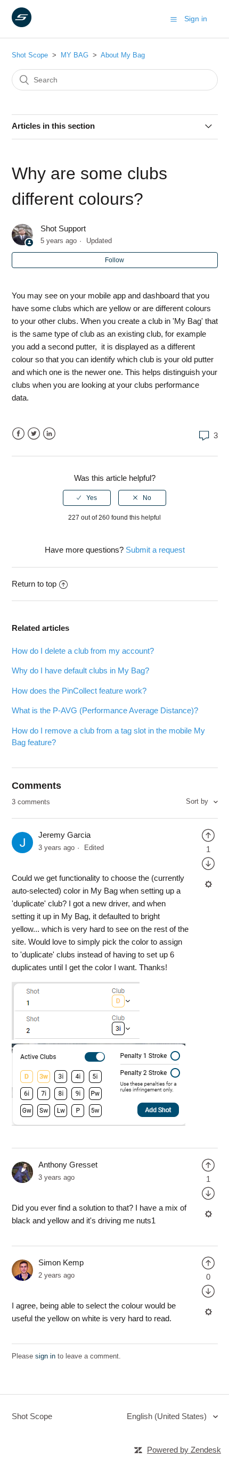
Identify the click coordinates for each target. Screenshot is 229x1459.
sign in (45, 1356)
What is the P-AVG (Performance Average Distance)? (105, 710)
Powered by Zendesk (184, 1449)
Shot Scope (30, 55)
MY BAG (74, 55)
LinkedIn (49, 433)
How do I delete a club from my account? (83, 650)
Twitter (33, 433)
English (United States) (168, 1416)
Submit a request (155, 549)
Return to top (34, 583)
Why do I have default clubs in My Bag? (80, 670)
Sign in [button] (195, 18)
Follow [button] (114, 260)
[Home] (21, 24)
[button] (173, 19)
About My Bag (123, 55)
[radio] (87, 498)
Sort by (198, 801)
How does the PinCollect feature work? (79, 690)
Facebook (18, 433)
